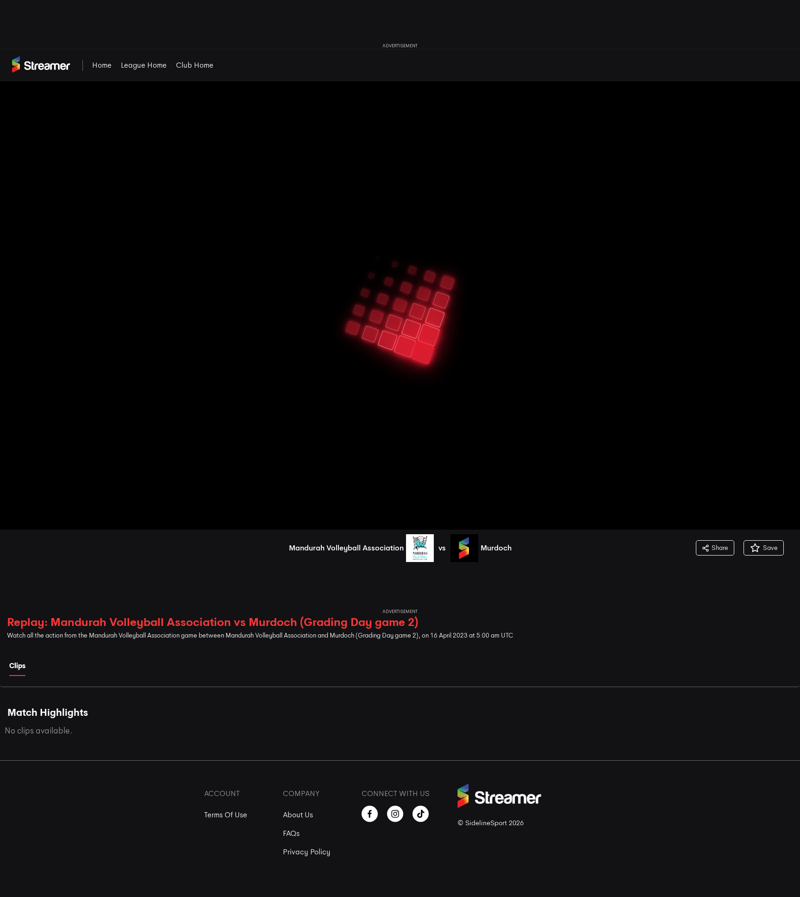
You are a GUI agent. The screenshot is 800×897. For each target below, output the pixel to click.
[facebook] (370, 814)
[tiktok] (420, 814)
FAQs (291, 833)
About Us (298, 815)
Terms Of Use (225, 815)
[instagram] (395, 814)
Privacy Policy (307, 852)
